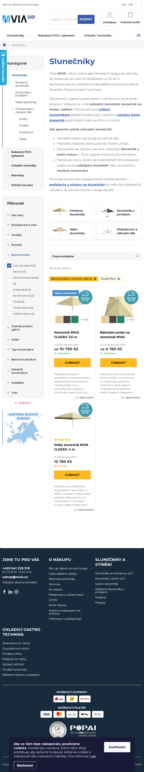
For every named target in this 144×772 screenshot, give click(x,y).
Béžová (19, 271)
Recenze (55, 584)
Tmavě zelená (23, 307)
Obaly (23, 139)
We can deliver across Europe (20, 4)
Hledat (86, 19)
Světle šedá (21, 289)
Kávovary (17, 175)
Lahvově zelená (24, 265)
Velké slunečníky (26, 102)
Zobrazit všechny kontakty (19, 582)
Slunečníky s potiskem (23, 94)
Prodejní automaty (14, 669)
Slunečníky (19, 75)
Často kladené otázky (63, 573)
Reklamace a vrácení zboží (66, 594)
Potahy (24, 125)
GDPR (53, 600)
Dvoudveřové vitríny (15, 648)
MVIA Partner (58, 605)
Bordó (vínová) (23, 295)
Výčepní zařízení (13, 664)
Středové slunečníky (22, 84)
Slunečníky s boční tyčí (110, 578)
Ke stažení (55, 589)
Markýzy (100, 597)
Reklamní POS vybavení (21, 153)
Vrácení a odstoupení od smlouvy (64, 612)
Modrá (18, 301)
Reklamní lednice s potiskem (21, 674)
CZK (130, 4)
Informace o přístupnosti (65, 619)
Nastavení (25, 765)
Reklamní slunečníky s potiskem (109, 591)
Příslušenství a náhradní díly (24, 110)
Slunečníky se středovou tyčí (114, 573)
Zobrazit (72, 362)
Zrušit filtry (25, 402)
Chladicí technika (23, 165)
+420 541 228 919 (16, 568)
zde (93, 756)
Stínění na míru (22, 185)
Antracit (67, 319)
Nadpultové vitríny (14, 659)
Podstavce (26, 132)
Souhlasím (117, 747)
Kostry (23, 119)
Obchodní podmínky (62, 579)
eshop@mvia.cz (15, 577)
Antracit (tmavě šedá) (26, 280)
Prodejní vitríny (12, 653)
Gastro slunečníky (106, 583)
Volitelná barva (23, 313)
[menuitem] (18, 35)
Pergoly (100, 602)
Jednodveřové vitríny (16, 643)
